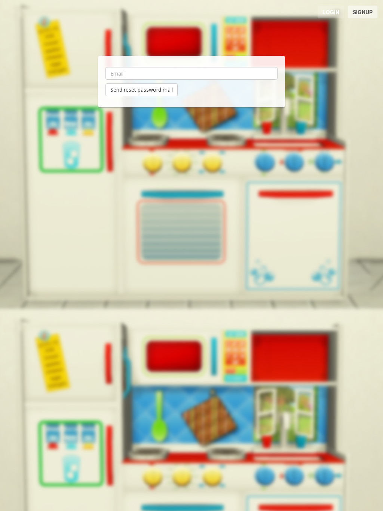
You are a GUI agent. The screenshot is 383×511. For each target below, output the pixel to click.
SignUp (363, 12)
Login (330, 12)
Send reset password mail (141, 89)
